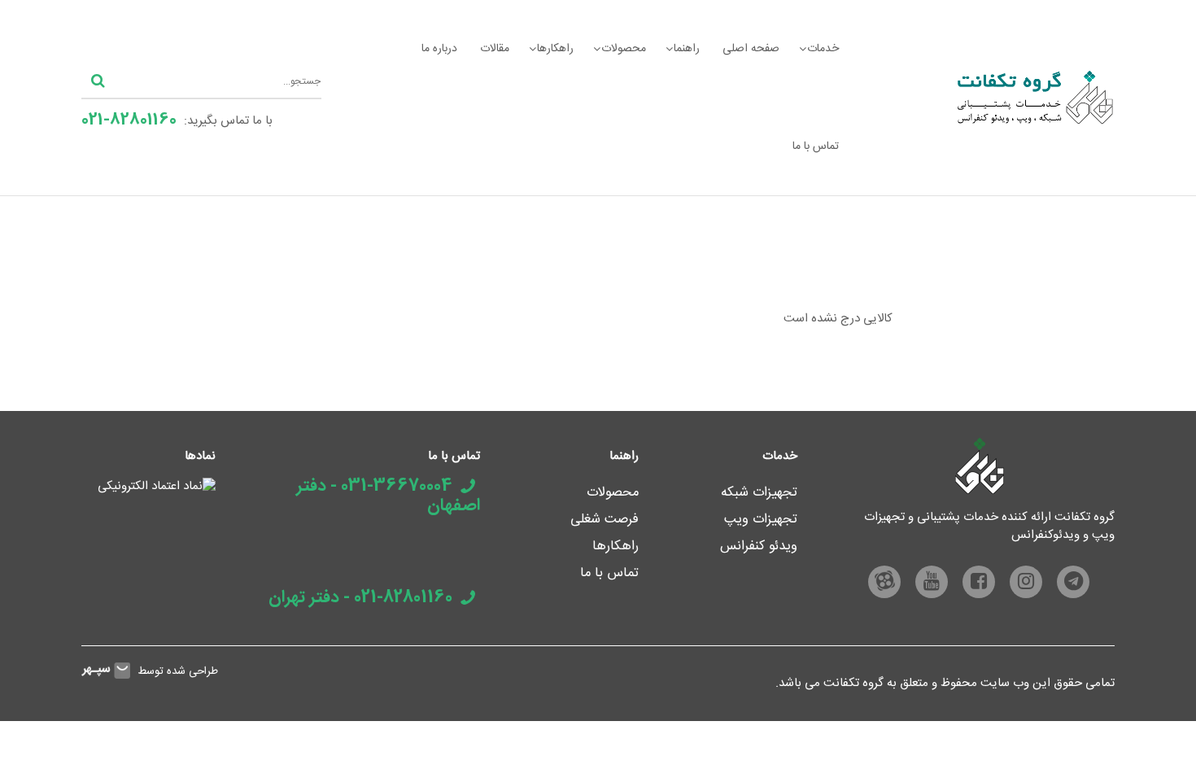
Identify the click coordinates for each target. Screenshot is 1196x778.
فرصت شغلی (604, 520)
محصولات (623, 49)
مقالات (494, 49)
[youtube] (931, 582)
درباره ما (439, 49)
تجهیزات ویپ (760, 520)
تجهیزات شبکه (759, 493)
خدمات (823, 49)
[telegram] (1073, 582)
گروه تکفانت (853, 683)
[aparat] (884, 582)
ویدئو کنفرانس (758, 546)
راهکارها (555, 49)
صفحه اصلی (750, 49)
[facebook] (978, 582)
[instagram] (1026, 582)
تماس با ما (815, 146)
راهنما (687, 49)
